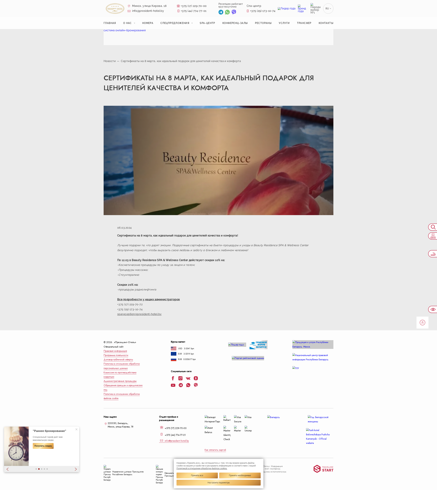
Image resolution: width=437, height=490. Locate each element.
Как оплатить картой (215, 450)
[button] (36, 469)
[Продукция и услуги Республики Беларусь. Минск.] (312, 344)
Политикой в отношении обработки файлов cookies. (202, 468)
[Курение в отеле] (432, 253)
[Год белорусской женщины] (320, 419)
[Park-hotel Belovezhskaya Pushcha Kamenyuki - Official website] (319, 436)
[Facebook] (173, 378)
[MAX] (240, 12)
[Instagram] (180, 378)
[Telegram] (220, 12)
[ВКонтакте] (188, 378)
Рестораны (263, 23)
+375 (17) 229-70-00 (194, 6)
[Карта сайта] (432, 236)
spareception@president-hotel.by (139, 314)
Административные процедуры (120, 381)
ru (327, 8)
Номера (147, 23)
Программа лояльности (116, 355)
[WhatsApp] (227, 12)
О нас (127, 23)
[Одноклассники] (196, 378)
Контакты (326, 23)
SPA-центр (207, 23)
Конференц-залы (235, 23)
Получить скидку (43, 446)
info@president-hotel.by (147, 10)
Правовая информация (115, 351)
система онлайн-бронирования (125, 30)
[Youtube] (173, 385)
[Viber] (233, 12)
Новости (110, 61)
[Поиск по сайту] (432, 227)
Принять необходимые (240, 475)
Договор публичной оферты (118, 359)
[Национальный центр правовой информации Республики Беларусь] (312, 357)
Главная (110, 23)
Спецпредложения (174, 23)
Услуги (284, 23)
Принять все (197, 475)
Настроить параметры (219, 482)
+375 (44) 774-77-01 (194, 10)
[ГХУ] (312, 368)
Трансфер (304, 23)
